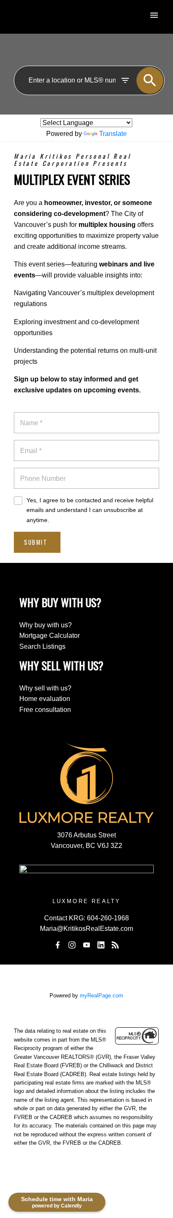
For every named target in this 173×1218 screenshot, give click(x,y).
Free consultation (45, 709)
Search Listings (42, 646)
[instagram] (72, 945)
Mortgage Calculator (49, 635)
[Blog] (115, 945)
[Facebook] (57, 945)
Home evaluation (44, 698)
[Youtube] (86, 945)
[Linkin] (101, 945)
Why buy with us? (45, 625)
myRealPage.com (101, 995)
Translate (113, 133)
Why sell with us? (45, 688)
